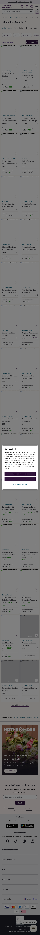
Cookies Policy (9, 464)
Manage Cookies (20, 484)
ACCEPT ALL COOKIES (20, 474)
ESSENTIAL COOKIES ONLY (20, 479)
